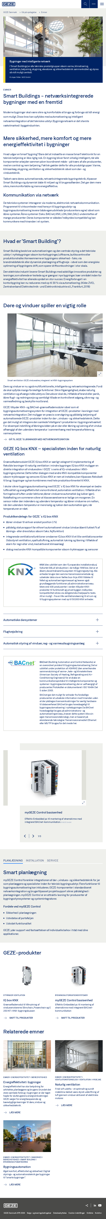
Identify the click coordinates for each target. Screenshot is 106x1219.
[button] (25, 836)
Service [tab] (53, 860)
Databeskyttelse (60, 1213)
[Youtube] (99, 1205)
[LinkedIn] (95, 1205)
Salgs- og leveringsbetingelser (39, 1213)
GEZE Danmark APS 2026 (14, 1213)
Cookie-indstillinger (76, 1213)
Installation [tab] (35, 860)
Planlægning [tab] (13, 860)
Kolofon (98, 1213)
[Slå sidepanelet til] (102, 4)
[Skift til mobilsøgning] (93, 4)
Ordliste (90, 1213)
